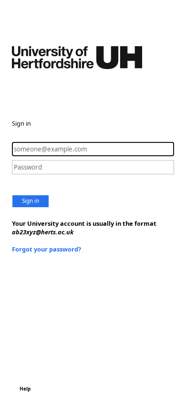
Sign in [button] (30, 200)
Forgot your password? (46, 249)
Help (25, 388)
